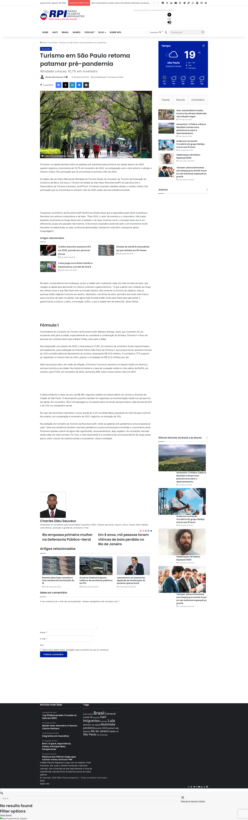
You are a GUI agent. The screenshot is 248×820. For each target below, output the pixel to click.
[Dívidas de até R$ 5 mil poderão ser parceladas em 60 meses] (106, 250)
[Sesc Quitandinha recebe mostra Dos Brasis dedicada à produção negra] (166, 114)
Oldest (202, 801)
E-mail (43, 639)
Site (41, 645)
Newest (194, 801)
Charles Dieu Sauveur (54, 77)
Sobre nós (115, 32)
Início (44, 42)
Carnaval (110, 713)
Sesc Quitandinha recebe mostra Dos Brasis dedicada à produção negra (191, 113)
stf (117, 731)
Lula (111, 720)
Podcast (89, 32)
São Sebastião (102, 735)
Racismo (86, 731)
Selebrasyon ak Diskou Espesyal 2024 (188, 156)
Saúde (112, 731)
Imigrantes (91, 721)
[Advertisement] (96, 202)
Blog (101, 32)
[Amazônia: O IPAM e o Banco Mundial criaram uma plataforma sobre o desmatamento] (166, 128)
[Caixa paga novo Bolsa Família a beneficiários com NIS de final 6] (48, 266)
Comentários (198, 99)
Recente (180, 99)
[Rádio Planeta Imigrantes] (66, 15)
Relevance (185, 801)
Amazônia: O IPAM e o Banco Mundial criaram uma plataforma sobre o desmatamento (129, 3)
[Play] (169, 15)
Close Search (6, 815)
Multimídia (108, 724)
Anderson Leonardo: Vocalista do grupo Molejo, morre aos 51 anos (190, 144)
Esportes (96, 717)
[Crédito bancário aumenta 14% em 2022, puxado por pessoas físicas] (48, 250)
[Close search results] (182, 798)
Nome (43, 632)
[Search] (124, 793)
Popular (166, 99)
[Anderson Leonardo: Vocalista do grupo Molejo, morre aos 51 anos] (166, 145)
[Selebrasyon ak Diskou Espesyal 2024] (166, 158)
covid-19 (87, 717)
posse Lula (113, 728)
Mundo (77, 32)
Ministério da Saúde (91, 725)
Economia (53, 42)
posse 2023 (101, 728)
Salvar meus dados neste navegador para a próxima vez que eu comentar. (75, 650)
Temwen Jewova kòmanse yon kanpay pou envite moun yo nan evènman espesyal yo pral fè (191, 172)
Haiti (55, 32)
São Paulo (89, 734)
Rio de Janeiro (100, 731)
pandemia (89, 727)
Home (45, 32)
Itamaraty (103, 721)
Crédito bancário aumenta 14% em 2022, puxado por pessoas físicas (74, 250)
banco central (88, 714)
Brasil (65, 32)
